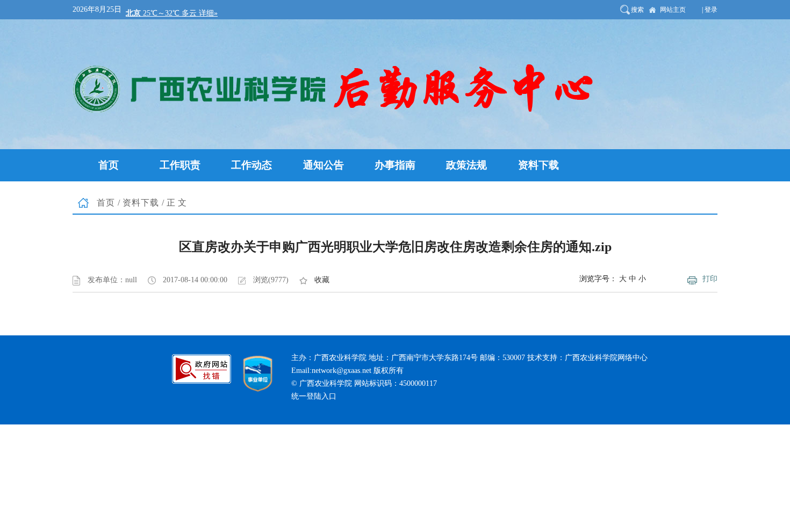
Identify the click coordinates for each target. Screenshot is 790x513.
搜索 (637, 9)
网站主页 (673, 9)
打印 (709, 279)
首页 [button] (108, 165)
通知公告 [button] (323, 165)
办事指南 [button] (395, 165)
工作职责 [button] (180, 165)
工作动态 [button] (251, 165)
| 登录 (709, 9)
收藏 (321, 280)
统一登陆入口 (313, 396)
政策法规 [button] (466, 165)
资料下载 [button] (538, 165)
